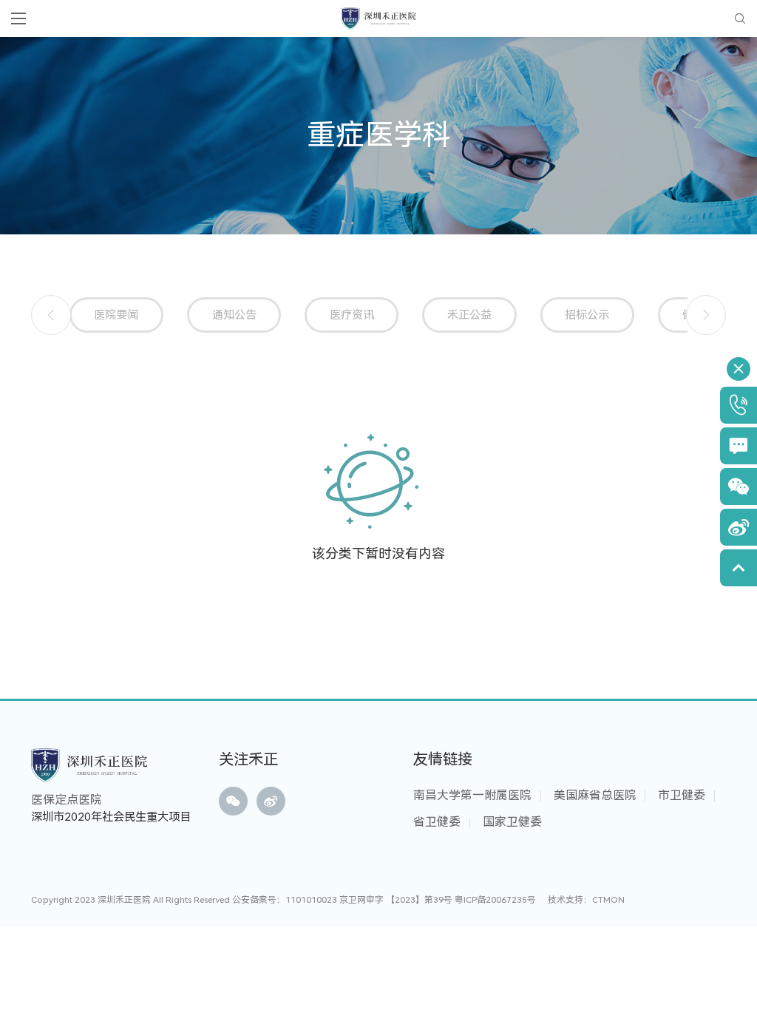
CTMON (608, 900)
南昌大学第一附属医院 (472, 795)
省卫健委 (437, 822)
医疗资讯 (352, 315)
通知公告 (234, 315)
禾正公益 (469, 315)
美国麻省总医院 (595, 795)
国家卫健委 (512, 822)
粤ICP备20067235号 (495, 900)
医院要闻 (116, 315)
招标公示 (587, 315)
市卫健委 (681, 795)
